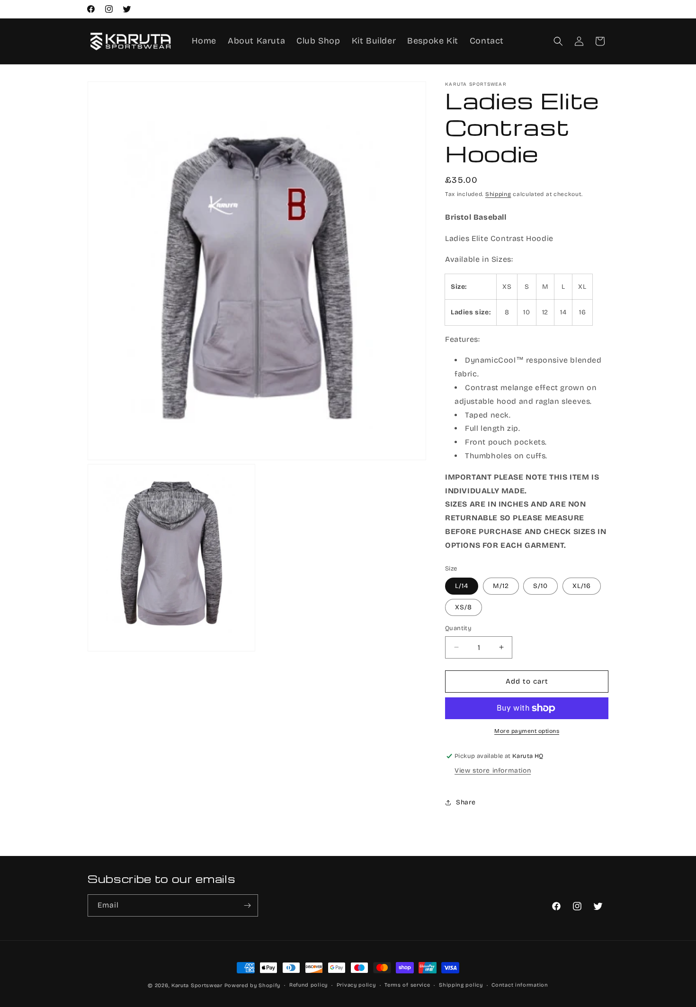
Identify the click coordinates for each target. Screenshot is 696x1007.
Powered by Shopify (252, 985)
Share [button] (466, 802)
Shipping (498, 194)
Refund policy (308, 985)
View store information (493, 770)
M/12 (501, 586)
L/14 (461, 586)
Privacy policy (356, 985)
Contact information (519, 985)
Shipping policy (461, 985)
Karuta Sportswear (197, 985)
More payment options (526, 731)
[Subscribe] (247, 905)
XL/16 (581, 586)
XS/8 (463, 607)
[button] (558, 41)
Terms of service (407, 985)
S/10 (540, 586)
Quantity (458, 628)
